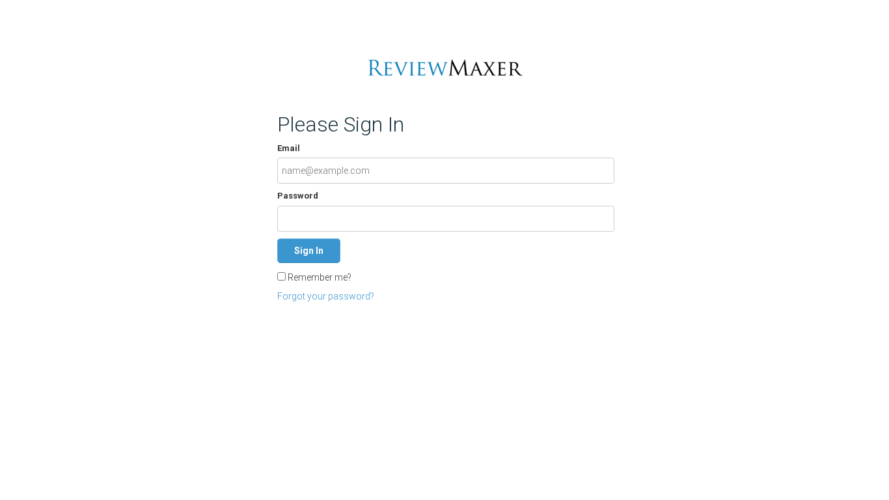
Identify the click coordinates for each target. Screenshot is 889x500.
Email (288, 148)
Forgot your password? (325, 296)
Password (297, 196)
